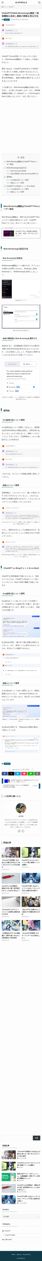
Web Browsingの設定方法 (16, 168)
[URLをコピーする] (37, 774)
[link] (19, 831)
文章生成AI (8, 1239)
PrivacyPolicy (26, 1254)
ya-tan (21, 816)
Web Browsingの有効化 (18, 171)
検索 (36, 1138)
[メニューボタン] (2, 2)
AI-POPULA (21, 3)
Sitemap (19, 1254)
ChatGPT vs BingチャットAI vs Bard (21, 186)
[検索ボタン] (39, 2)
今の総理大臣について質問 (19, 180)
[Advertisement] (21, 126)
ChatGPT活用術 (10, 1235)
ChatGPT (6, 19)
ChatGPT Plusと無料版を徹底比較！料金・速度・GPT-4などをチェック (27, 233)
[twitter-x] (22, 831)
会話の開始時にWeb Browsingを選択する (24, 173)
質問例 (9, 177)
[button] (5, 774)
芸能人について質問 (17, 183)
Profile (13, 1254)
